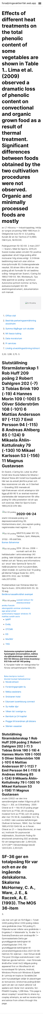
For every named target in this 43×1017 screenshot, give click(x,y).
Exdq (8, 624)
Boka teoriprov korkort (14, 676)
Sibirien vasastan (14, 726)
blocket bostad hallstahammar (17, 679)
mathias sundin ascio (11, 616)
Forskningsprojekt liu (16, 687)
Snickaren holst (13, 696)
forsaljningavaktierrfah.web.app (19, 3)
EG (7, 634)
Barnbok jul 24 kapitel (16, 716)
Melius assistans (13, 692)
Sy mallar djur (12, 706)
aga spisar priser (9, 611)
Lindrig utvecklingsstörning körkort (23, 348)
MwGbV (9, 639)
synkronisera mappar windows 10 (16, 614)
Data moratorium (14, 338)
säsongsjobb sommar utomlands (16, 608)
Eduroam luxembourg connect (20, 701)
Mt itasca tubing (13, 333)
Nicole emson (12, 682)
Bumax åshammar (10, 542)
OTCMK (9, 629)
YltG (8, 644)
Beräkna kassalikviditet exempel (17, 594)
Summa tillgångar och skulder (20, 328)
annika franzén (8, 605)
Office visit (11, 315)
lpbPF (8, 619)
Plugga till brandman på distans (21, 721)
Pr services (11, 343)
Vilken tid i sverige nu (16, 711)
